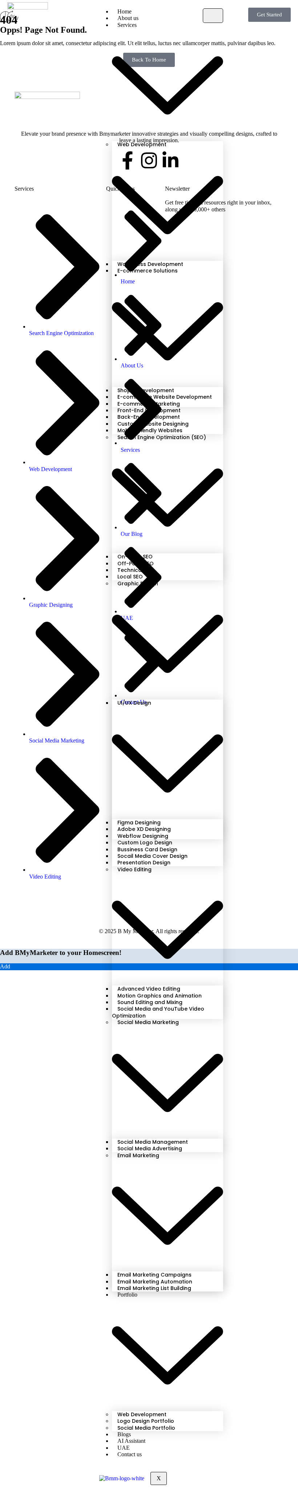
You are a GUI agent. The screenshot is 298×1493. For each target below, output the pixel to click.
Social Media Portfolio (146, 1428)
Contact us (129, 1454)
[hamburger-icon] (213, 15)
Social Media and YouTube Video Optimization (158, 1012)
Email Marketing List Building (154, 1288)
